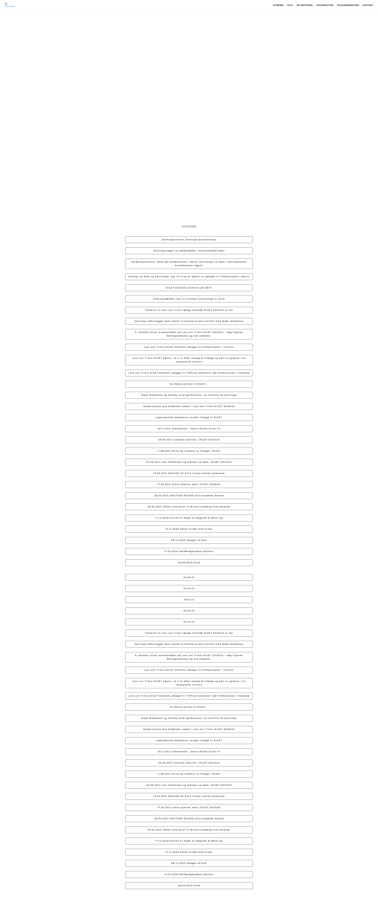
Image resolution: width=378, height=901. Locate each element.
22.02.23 (189, 588)
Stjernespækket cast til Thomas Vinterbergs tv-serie (189, 299)
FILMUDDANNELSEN (348, 5)
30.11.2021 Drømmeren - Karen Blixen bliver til (189, 428)
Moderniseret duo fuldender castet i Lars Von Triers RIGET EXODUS (189, 406)
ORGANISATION (324, 5)
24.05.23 (189, 577)
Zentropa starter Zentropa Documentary (189, 239)
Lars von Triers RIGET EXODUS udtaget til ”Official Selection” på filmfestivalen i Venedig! (189, 373)
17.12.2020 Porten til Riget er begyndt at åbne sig (189, 518)
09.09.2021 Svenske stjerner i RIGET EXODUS (189, 439)
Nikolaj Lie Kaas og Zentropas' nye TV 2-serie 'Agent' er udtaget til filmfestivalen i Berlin (189, 276)
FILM (290, 5)
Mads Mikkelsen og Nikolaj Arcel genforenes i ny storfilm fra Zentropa (189, 395)
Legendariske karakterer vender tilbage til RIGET (189, 417)
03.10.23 (189, 621)
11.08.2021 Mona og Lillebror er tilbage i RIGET (189, 451)
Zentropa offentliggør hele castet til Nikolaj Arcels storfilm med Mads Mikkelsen (189, 321)
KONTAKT (368, 5)
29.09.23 (189, 610)
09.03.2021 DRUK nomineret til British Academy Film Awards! (189, 506)
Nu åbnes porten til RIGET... (189, 384)
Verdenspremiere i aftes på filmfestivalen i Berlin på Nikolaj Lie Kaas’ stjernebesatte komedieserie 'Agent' (189, 264)
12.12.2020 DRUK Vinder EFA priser (189, 529)
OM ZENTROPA (304, 5)
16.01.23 (189, 599)
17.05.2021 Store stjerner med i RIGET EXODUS (189, 484)
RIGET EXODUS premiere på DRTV (189, 287)
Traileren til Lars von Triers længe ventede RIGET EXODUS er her (189, 310)
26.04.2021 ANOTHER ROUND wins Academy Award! (189, 495)
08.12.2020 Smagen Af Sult (189, 540)
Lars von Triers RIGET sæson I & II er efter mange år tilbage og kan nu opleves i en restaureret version (189, 360)
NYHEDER (278, 5)
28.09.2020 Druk (189, 562)
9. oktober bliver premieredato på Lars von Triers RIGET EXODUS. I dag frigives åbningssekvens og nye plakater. (189, 334)
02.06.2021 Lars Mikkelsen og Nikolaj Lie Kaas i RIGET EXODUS (189, 462)
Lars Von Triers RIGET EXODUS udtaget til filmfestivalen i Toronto (189, 347)
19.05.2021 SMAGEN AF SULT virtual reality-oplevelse (189, 473)
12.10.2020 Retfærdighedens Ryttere (189, 551)
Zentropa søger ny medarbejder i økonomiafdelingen (189, 250)
